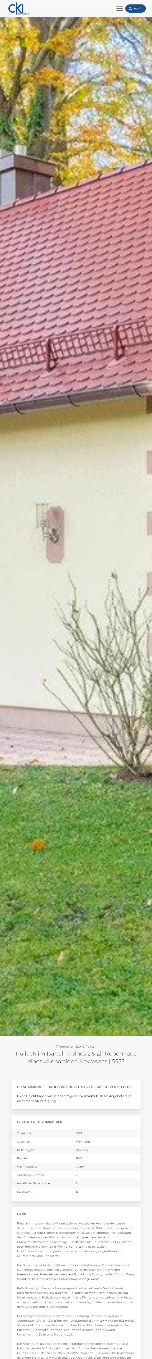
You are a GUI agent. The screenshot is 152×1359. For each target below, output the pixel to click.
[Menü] (118, 8)
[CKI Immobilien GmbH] (24, 8)
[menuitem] (118, 8)
